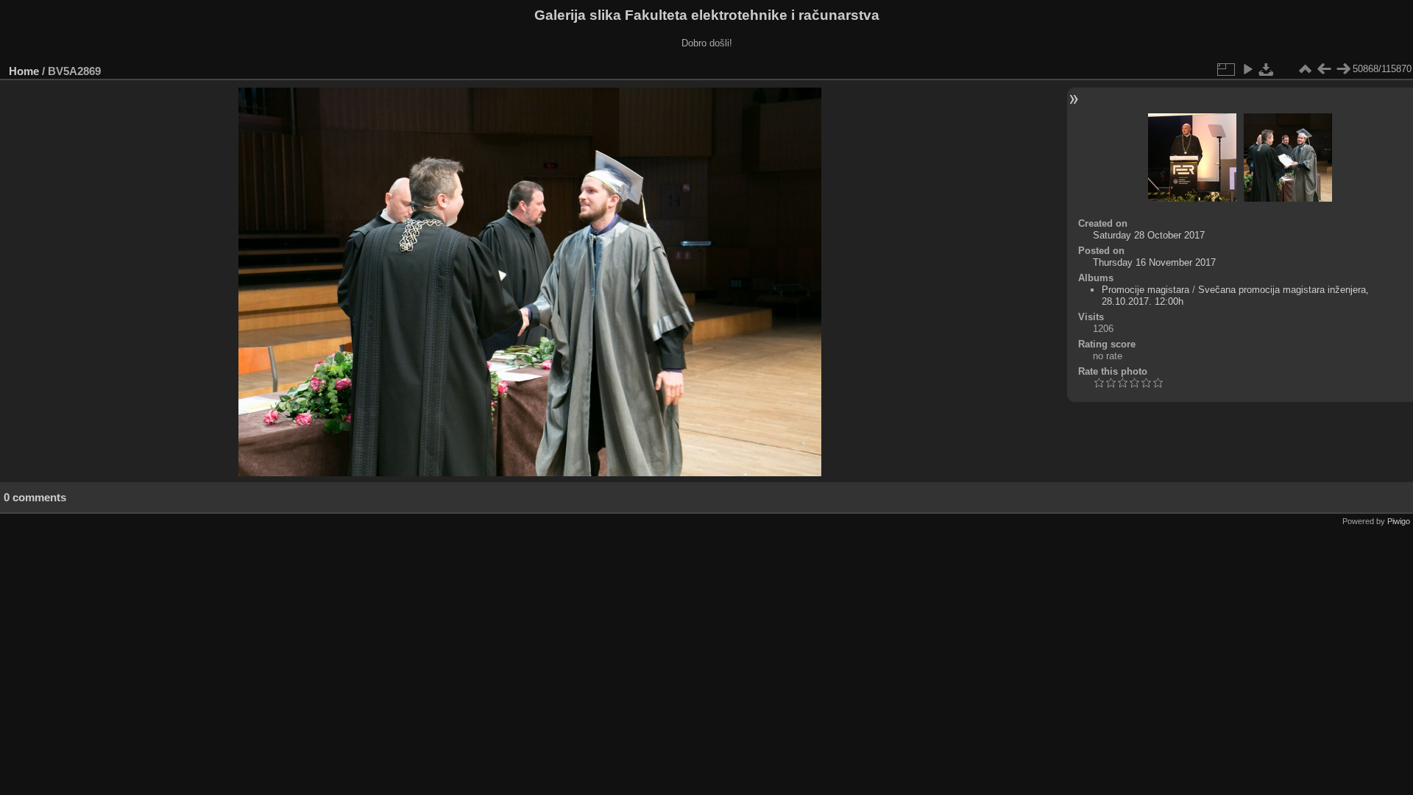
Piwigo (1398, 521)
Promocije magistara (1145, 289)
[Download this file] (1266, 69)
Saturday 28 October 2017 (1149, 235)
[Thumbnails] (1304, 69)
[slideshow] (1247, 69)
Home (24, 71)
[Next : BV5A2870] (1343, 69)
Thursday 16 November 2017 (1154, 262)
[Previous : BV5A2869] (1324, 69)
